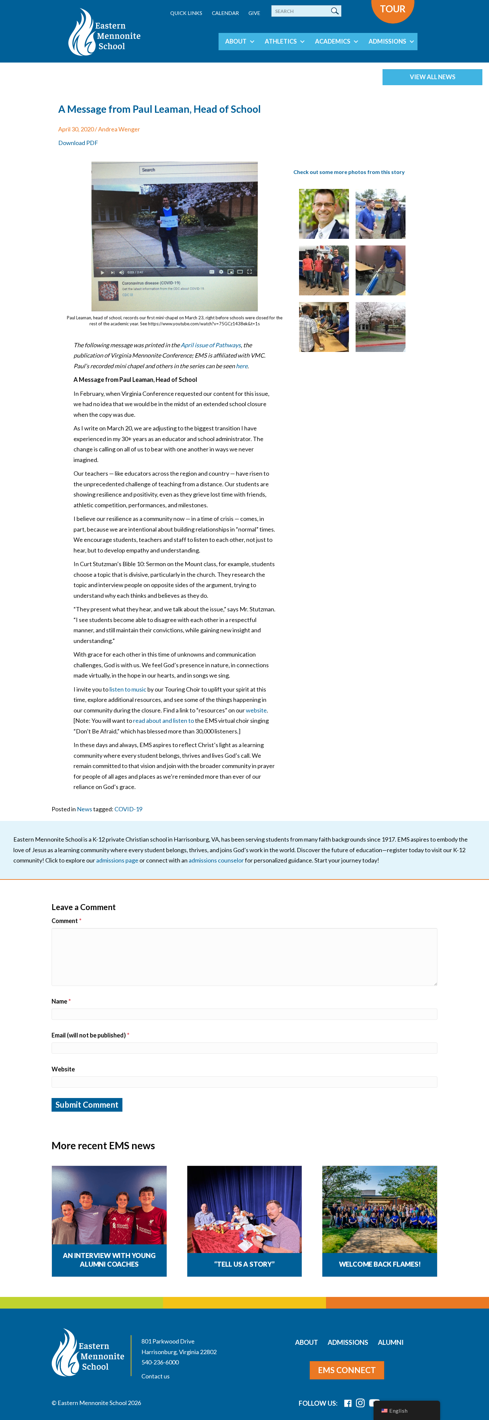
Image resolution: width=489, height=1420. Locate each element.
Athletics (281, 41)
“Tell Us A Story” (244, 1264)
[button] (252, 41)
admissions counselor (216, 860)
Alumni (391, 1342)
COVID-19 (128, 809)
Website (63, 1069)
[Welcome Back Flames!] (379, 1210)
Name (61, 1001)
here (241, 366)
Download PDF (78, 142)
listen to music (127, 689)
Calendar (225, 13)
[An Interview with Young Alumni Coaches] (109, 1210)
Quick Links (186, 13)
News (84, 809)
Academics (332, 41)
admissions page (117, 860)
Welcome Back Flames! (380, 1264)
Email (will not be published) (90, 1035)
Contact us (155, 1376)
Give (254, 13)
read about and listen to (163, 720)
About (235, 41)
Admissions (387, 41)
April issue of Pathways (211, 345)
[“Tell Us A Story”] (244, 1210)
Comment (67, 920)
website (256, 710)
